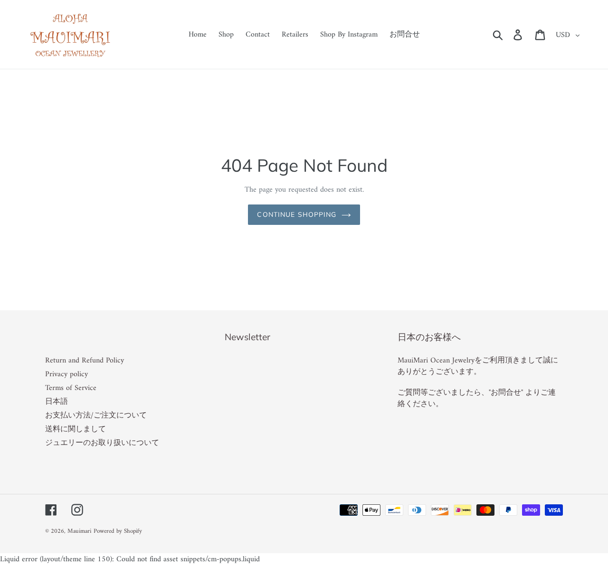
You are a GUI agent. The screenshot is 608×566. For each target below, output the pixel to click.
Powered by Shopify (118, 531)
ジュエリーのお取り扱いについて (102, 443)
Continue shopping (296, 214)
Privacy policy (66, 374)
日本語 (56, 401)
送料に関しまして (75, 429)
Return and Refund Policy (84, 360)
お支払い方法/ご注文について (96, 415)
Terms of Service (70, 388)
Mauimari (79, 531)
